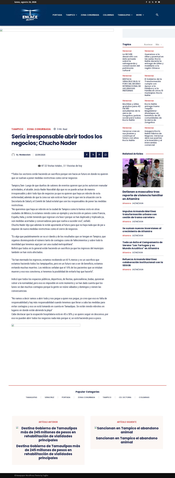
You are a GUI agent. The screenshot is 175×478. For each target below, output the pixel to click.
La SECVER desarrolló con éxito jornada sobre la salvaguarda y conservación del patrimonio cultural (131, 62)
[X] (152, 2)
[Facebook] (146, 2)
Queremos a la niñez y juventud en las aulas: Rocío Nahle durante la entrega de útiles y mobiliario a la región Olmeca (154, 61)
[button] (157, 15)
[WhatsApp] (105, 154)
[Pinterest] (99, 154)
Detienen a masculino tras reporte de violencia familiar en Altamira (142, 195)
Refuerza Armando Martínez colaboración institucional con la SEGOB (142, 262)
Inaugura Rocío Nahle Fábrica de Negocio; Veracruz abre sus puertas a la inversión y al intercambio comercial (154, 138)
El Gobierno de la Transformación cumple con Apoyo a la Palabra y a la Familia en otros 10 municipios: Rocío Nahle (154, 87)
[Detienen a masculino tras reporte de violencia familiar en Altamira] (143, 172)
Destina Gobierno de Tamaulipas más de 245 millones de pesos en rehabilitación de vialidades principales (48, 452)
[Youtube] (159, 2)
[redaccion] (13, 155)
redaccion (24, 155)
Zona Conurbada (39, 129)
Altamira (126, 203)
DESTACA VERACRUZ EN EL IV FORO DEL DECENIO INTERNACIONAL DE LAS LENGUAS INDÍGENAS (131, 85)
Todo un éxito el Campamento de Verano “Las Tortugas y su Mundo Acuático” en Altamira (142, 245)
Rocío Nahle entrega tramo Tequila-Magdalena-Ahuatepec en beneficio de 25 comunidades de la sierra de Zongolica (153, 113)
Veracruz (127, 51)
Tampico (17, 129)
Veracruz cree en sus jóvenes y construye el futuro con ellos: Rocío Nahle (131, 136)
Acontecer (148, 44)
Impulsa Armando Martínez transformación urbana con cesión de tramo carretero (139, 214)
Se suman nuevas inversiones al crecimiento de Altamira (141, 230)
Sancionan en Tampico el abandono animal (127, 440)
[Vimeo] (155, 2)
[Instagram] (149, 2)
